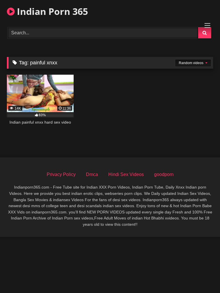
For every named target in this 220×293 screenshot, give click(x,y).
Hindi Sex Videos (126, 174)
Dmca (92, 174)
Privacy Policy (61, 174)
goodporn (164, 174)
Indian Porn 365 (51, 11)
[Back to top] (202, 276)
